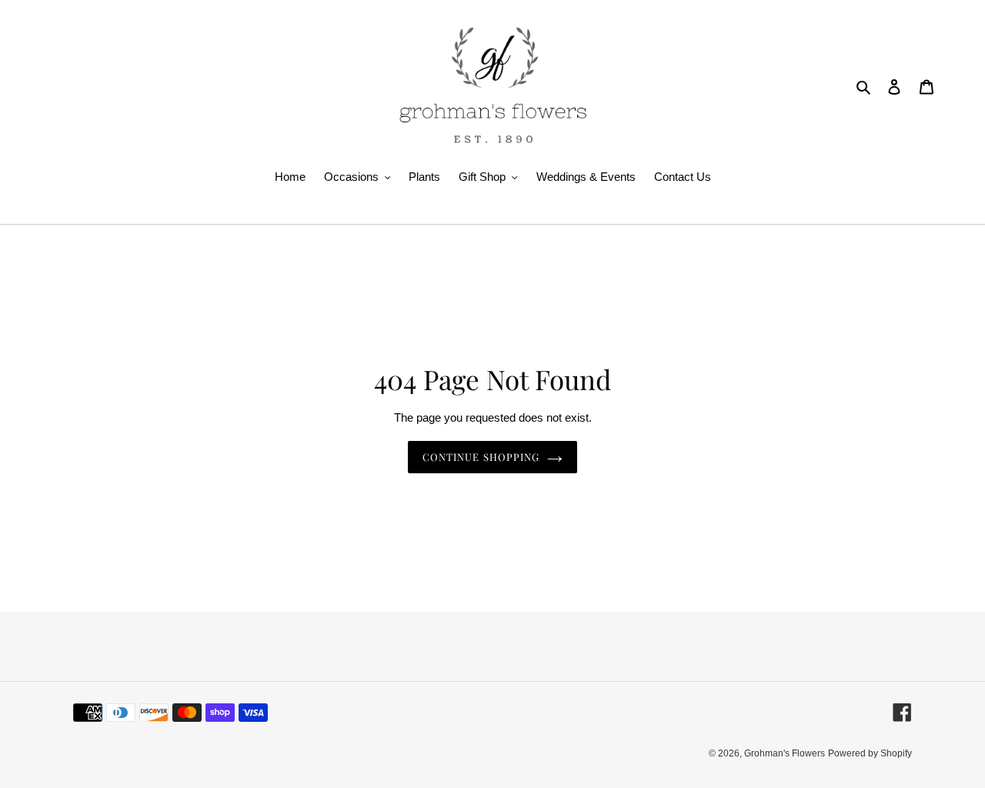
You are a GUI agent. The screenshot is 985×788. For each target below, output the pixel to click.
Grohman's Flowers (784, 753)
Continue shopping (480, 456)
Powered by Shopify (870, 753)
